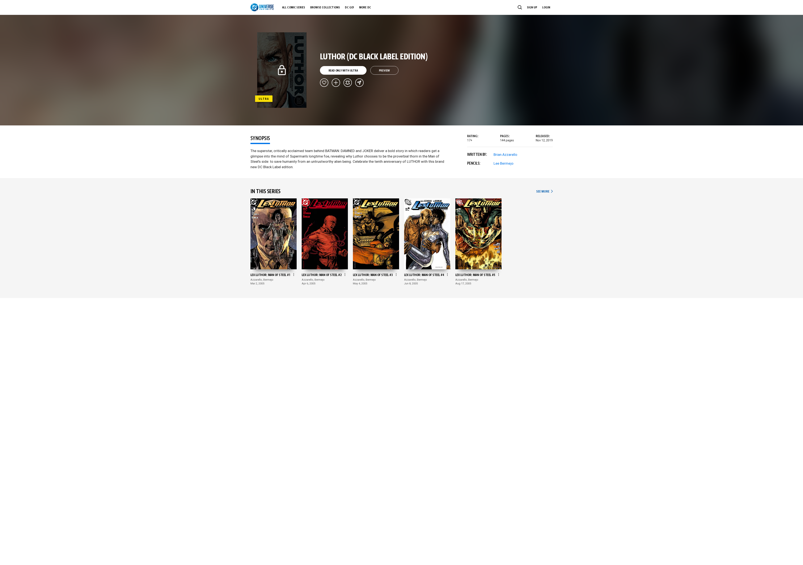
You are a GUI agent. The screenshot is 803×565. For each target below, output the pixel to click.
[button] (519, 7)
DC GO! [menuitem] (349, 7)
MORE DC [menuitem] (365, 7)
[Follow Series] (347, 82)
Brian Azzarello (505, 154)
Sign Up (532, 7)
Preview (384, 71)
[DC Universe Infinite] (262, 7)
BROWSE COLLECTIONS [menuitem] (325, 7)
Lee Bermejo (504, 163)
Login (546, 7)
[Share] (359, 82)
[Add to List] (336, 82)
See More (544, 191)
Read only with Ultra (343, 71)
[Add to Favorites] (324, 82)
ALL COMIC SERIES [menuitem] (293, 7)
